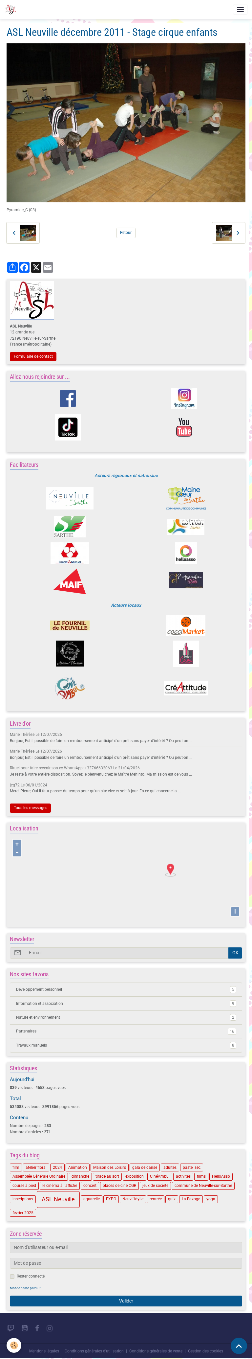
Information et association (125, 1003)
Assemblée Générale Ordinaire (38, 1176)
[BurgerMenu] (240, 9)
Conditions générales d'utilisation (94, 1351)
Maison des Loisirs (109, 1167)
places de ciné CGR (119, 1185)
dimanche (80, 1176)
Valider (126, 1300)
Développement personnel (125, 989)
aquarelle (91, 1199)
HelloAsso (221, 1176)
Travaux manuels (125, 1045)
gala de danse (144, 1167)
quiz (172, 1199)
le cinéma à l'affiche (59, 1185)
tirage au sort (107, 1176)
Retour (126, 232)
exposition (134, 1176)
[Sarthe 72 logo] (70, 526)
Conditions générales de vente (155, 1351)
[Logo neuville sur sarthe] (70, 498)
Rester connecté (31, 1276)
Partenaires (125, 1031)
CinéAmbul (160, 1176)
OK (235, 952)
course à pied (24, 1185)
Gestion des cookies (205, 1351)
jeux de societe (155, 1185)
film (15, 1167)
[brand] (11, 9)
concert (89, 1185)
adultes (170, 1167)
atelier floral (36, 1167)
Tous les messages (30, 807)
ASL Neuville (58, 1199)
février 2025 (22, 1213)
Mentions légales (44, 1351)
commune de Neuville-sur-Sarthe (203, 1185)
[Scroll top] (239, 1346)
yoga (210, 1199)
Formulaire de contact (33, 356)
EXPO (111, 1199)
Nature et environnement (125, 1017)
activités (183, 1176)
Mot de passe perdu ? (25, 1288)
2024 (57, 1167)
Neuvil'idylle (132, 1199)
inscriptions (22, 1199)
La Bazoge (191, 1199)
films (201, 1176)
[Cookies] (14, 1345)
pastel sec (191, 1167)
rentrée (156, 1199)
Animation (77, 1167)
